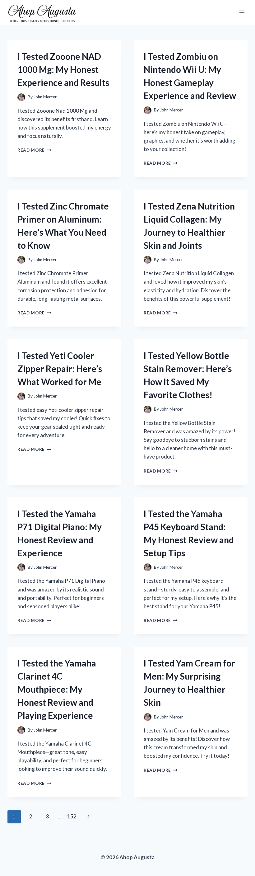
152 (71, 816)
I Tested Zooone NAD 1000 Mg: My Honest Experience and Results (63, 69)
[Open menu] (242, 12)
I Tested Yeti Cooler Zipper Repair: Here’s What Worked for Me (59, 368)
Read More (34, 150)
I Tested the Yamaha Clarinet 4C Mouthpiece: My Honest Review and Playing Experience (56, 689)
